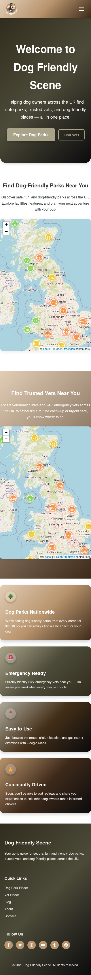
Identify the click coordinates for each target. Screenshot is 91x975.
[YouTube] (43, 945)
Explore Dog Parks (31, 134)
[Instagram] (31, 945)
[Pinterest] (66, 945)
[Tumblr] (54, 945)
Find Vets (71, 134)
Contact (10, 915)
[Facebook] (8, 945)
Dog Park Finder (16, 887)
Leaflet (46, 349)
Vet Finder (11, 894)
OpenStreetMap (65, 349)
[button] (27, 329)
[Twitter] (20, 945)
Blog (7, 901)
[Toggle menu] (82, 9)
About (8, 908)
